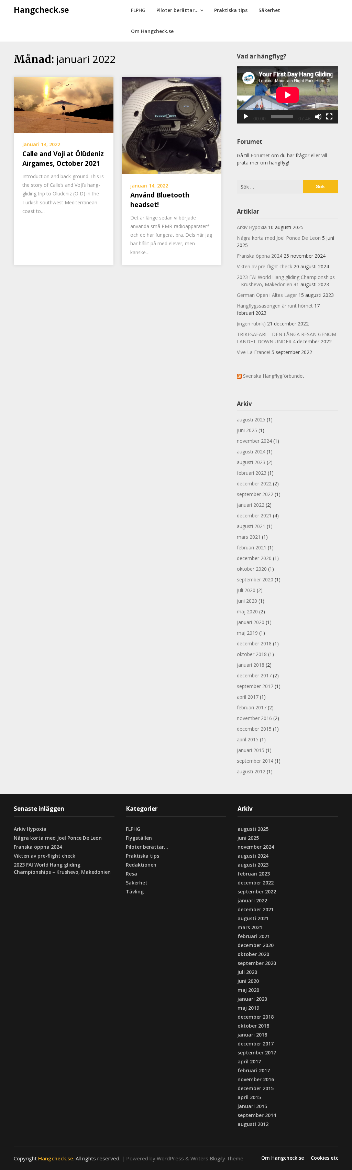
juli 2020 (246, 590)
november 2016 (254, 718)
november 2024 (254, 441)
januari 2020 (250, 622)
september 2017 (255, 686)
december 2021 (254, 515)
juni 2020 (247, 601)
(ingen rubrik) (251, 323)
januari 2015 (250, 750)
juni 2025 (247, 430)
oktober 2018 (252, 654)
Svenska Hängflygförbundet (273, 376)
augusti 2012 (251, 771)
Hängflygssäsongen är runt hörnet (275, 305)
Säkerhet (269, 10)
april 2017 (247, 697)
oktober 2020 (252, 569)
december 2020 (254, 558)
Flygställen (139, 838)
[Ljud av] (318, 116)
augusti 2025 (251, 419)
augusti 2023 (251, 462)
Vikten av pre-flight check (264, 266)
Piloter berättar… (177, 10)
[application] (287, 95)
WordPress (170, 1158)
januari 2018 (250, 665)
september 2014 (255, 761)
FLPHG (138, 10)
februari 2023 (251, 473)
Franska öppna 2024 (259, 256)
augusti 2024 (251, 451)
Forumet (260, 155)
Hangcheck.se (41, 9)
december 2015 (254, 729)
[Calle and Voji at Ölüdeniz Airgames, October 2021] (63, 103)
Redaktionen (141, 864)
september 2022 (255, 494)
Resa (131, 873)
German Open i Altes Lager (267, 295)
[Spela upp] (245, 116)
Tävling (135, 891)
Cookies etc (324, 1158)
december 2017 (254, 675)
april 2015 (247, 739)
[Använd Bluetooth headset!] (171, 124)
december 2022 (254, 483)
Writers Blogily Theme (216, 1158)
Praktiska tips (231, 10)
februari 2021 (251, 547)
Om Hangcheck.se (152, 31)
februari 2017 (251, 707)
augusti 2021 (251, 526)
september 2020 (255, 579)
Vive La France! (253, 352)
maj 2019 (247, 633)
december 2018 (254, 643)
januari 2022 (250, 505)
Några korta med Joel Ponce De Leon (279, 238)
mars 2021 (249, 537)
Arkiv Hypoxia (252, 227)
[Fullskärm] (329, 116)
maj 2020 (247, 611)
